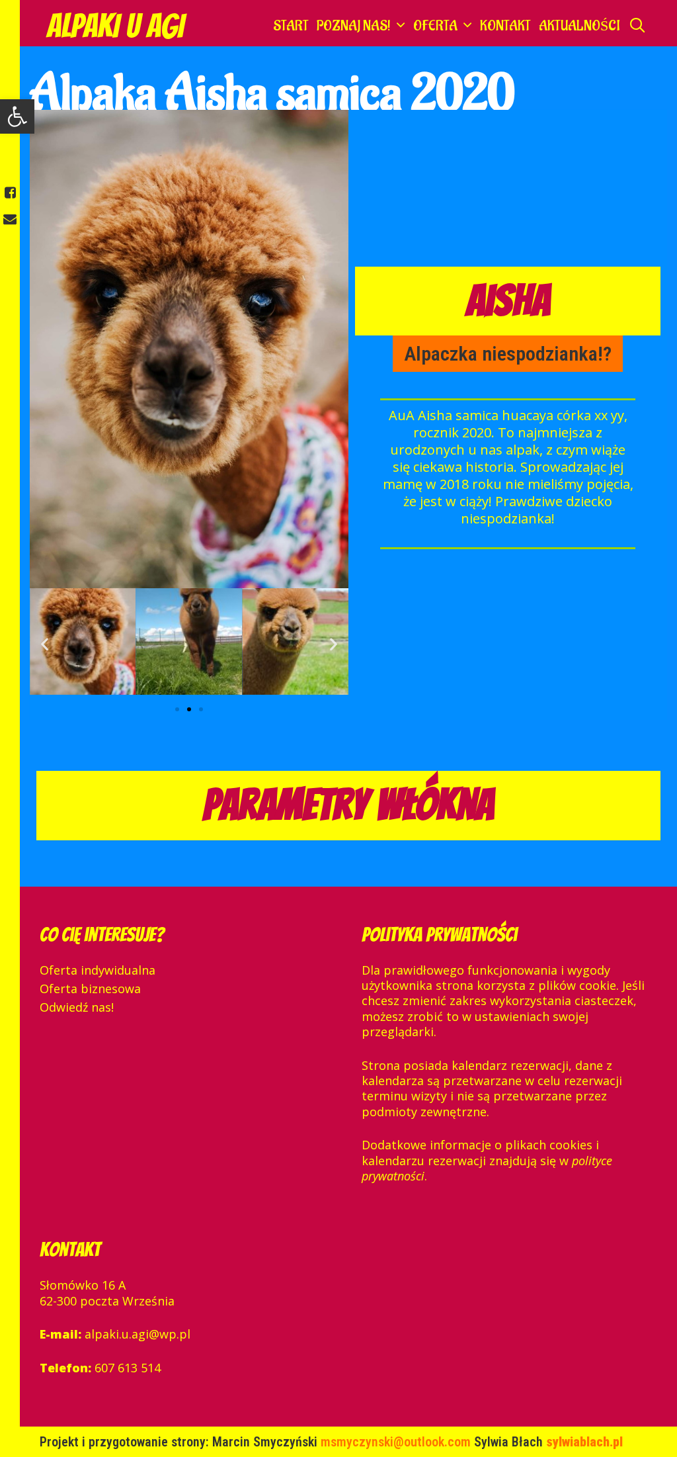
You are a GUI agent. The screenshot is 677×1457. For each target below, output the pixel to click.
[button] (177, 709)
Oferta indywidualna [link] (97, 970)
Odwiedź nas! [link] (77, 1007)
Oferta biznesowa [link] (90, 988)
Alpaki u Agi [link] (115, 26)
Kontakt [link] (505, 26)
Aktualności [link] (579, 26)
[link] (17, 116)
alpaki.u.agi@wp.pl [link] (137, 1334)
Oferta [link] (435, 26)
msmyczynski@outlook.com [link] (397, 1442)
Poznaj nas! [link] (354, 26)
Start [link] (291, 26)
